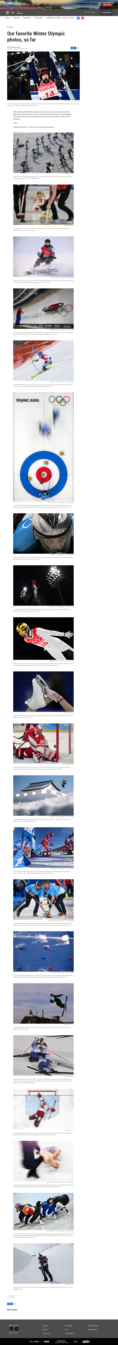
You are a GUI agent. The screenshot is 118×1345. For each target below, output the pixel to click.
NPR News (10, 27)
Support (16, 18)
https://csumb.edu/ (93, 1325)
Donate (108, 4)
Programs (27, 18)
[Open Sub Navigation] (11, 18)
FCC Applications (92, 1329)
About (7, 18)
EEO (66, 1329)
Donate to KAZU (69, 1333)
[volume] (12, 13)
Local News (38, 18)
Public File (45, 1329)
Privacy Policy (69, 1325)
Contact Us (45, 1325)
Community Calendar (53, 18)
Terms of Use (46, 1333)
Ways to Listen (68, 18)
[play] (7, 13)
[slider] (15, 12)
